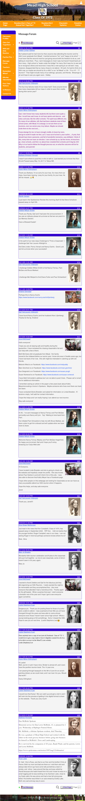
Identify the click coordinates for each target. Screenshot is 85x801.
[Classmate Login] (81, 2)
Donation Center (78, 24)
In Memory (7, 90)
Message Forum (6, 62)
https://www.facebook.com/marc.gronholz (57, 368)
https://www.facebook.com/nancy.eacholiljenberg (36, 297)
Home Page (5, 24)
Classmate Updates (63, 24)
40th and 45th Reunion (6, 51)
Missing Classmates (7, 78)
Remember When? (7, 72)
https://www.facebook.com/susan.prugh (55, 371)
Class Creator (58, 798)
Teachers (6, 67)
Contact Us (7, 94)
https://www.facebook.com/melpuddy (54, 364)
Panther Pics (7, 57)
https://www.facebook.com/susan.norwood (58, 374)
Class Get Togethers (7, 43)
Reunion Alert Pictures (47, 24)
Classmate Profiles (6, 37)
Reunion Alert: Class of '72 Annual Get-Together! (24, 24)
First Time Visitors (6, 85)
